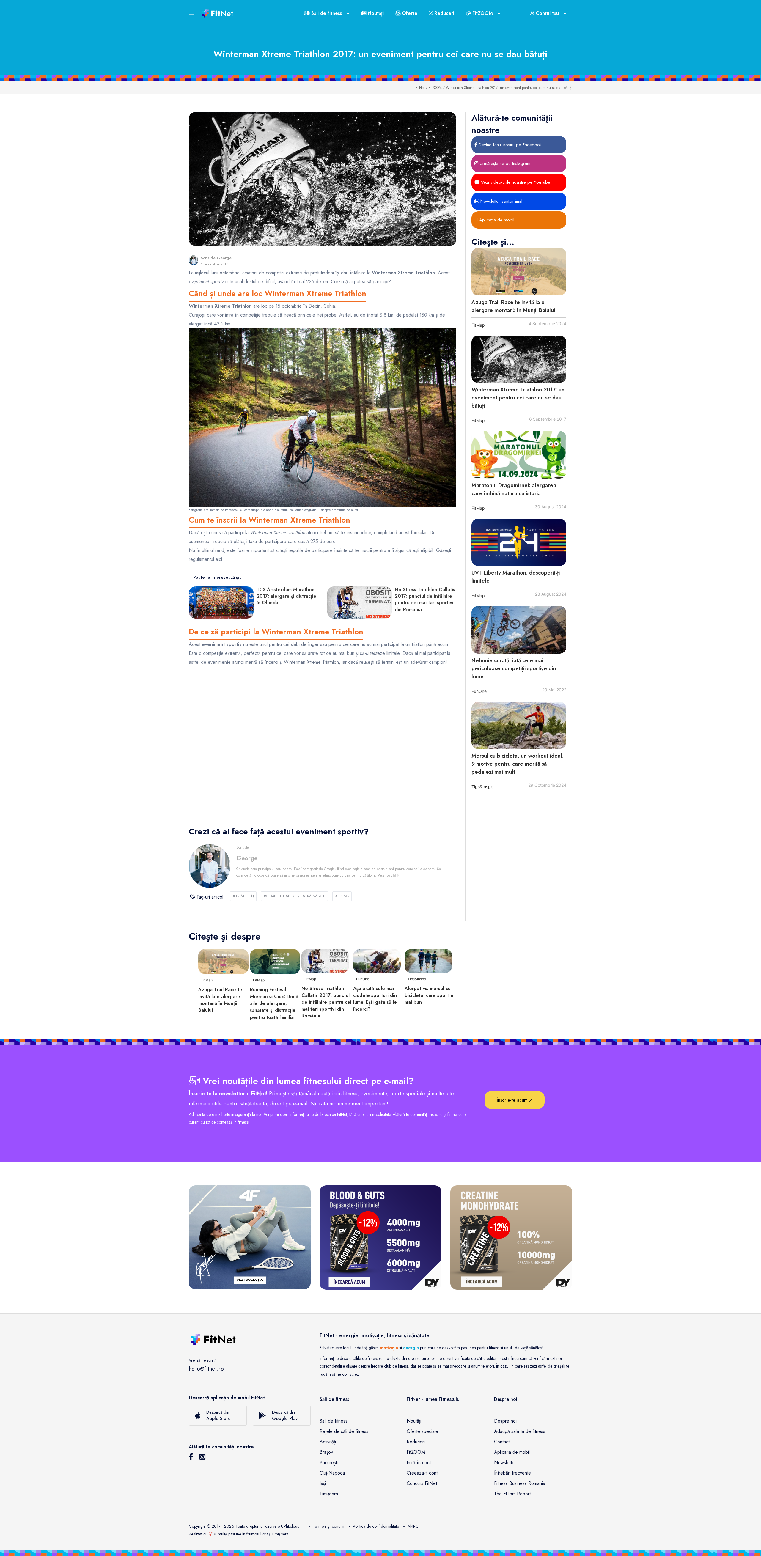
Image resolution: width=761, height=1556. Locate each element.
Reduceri (443, 13)
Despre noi (505, 1420)
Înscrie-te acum (513, 1100)
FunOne (479, 691)
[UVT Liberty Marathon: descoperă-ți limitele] (518, 542)
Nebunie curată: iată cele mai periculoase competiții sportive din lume (513, 668)
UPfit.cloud (290, 1526)
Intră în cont (419, 1462)
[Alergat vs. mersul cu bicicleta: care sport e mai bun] (428, 960)
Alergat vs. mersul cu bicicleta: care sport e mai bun (429, 995)
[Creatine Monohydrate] (511, 1237)
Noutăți (375, 13)
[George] (193, 260)
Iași (323, 1483)
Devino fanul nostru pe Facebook (509, 144)
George (224, 258)
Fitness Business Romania (519, 1483)
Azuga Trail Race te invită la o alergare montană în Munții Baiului (513, 306)
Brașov (326, 1452)
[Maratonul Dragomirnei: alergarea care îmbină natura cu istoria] (518, 455)
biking (342, 896)
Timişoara (280, 1534)
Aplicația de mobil (496, 220)
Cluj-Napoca (332, 1473)
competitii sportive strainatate (294, 896)
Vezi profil (387, 875)
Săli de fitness (334, 1420)
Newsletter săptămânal (500, 201)
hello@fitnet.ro (206, 1369)
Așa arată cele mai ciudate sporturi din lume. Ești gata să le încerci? (375, 999)
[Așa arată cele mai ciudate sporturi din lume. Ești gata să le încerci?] (377, 960)
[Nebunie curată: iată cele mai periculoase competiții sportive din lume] (518, 630)
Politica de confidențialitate (376, 1526)
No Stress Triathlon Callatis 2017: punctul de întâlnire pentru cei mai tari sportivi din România (326, 1002)
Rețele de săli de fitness (344, 1431)
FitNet (420, 87)
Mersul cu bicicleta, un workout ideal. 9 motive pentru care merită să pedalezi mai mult (517, 764)
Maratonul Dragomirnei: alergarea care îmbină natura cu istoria (513, 489)
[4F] (250, 1237)
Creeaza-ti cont (422, 1473)
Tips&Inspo (482, 786)
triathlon (243, 896)
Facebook (231, 509)
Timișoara (329, 1493)
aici (219, 559)
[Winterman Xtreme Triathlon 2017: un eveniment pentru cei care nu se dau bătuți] (518, 359)
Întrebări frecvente (512, 1473)
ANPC (413, 1526)
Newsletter (505, 1462)
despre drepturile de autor (339, 509)
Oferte (408, 13)
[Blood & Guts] (380, 1237)
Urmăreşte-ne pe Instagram (504, 163)
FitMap (478, 325)
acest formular (413, 532)
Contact (502, 1441)
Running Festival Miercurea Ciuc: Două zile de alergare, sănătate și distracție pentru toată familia (274, 1003)
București (329, 1462)
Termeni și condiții (328, 1526)
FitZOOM (435, 87)
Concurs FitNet (422, 1483)
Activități (328, 1441)
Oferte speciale (422, 1431)
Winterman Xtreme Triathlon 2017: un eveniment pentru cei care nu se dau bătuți (518, 398)
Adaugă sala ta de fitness (519, 1431)
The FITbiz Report (512, 1493)
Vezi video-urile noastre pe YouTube (514, 182)
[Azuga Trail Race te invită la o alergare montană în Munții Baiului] (518, 271)
